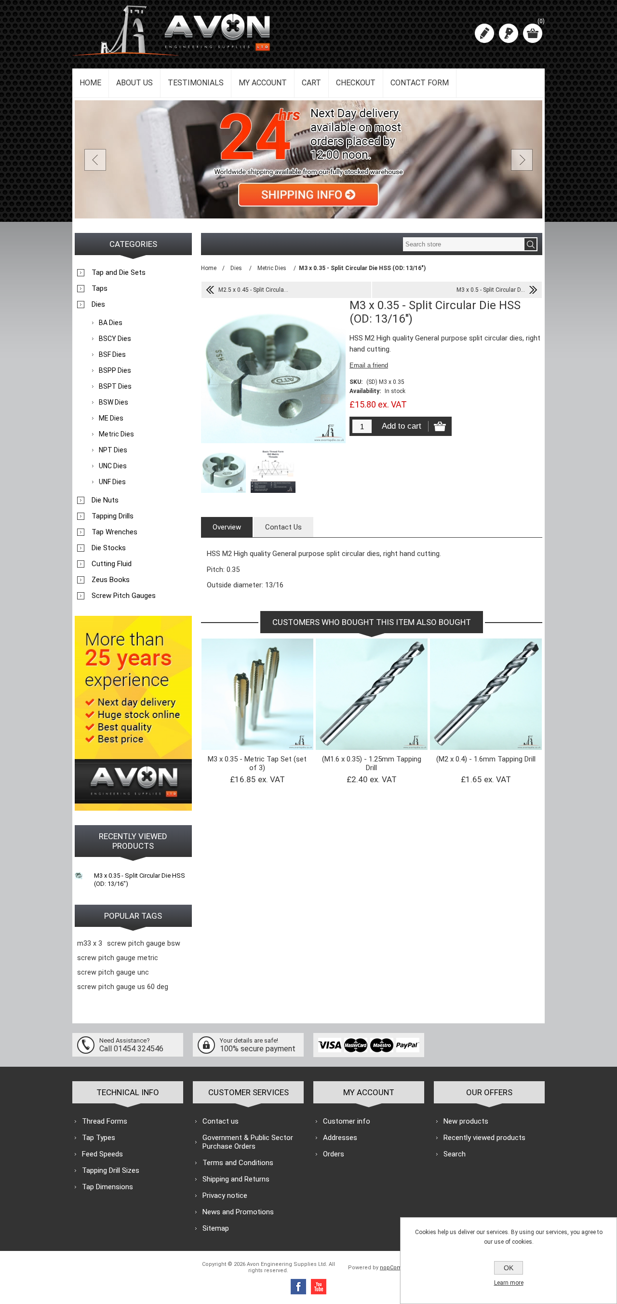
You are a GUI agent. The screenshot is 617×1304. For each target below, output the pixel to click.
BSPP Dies (115, 370)
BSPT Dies (115, 386)
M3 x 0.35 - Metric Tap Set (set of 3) (257, 763)
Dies (98, 304)
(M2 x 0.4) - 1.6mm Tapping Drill (486, 759)
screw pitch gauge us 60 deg (122, 987)
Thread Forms (104, 1121)
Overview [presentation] (227, 527)
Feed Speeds (102, 1154)
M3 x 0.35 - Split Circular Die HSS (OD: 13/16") (139, 879)
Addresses (340, 1137)
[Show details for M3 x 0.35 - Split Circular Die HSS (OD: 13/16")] (78, 875)
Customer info (346, 1121)
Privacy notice (224, 1195)
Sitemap (215, 1228)
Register (484, 33)
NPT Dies (113, 450)
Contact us (220, 1121)
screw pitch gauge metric (117, 958)
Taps (99, 288)
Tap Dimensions (107, 1186)
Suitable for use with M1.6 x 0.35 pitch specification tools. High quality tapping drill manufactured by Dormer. (372, 674)
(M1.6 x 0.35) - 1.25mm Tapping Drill (371, 763)
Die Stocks (109, 547)
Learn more (508, 1282)
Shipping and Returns (235, 1179)
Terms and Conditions (237, 1162)
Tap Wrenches (114, 532)
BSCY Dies (115, 338)
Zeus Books (111, 579)
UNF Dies (112, 482)
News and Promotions (238, 1212)
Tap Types (98, 1137)
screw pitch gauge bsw (143, 943)
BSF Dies (112, 354)
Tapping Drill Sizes (110, 1170)
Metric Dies (116, 434)
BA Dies (110, 322)
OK (508, 1268)
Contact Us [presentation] (283, 527)
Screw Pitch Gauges (124, 595)
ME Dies (111, 418)
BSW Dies (113, 402)
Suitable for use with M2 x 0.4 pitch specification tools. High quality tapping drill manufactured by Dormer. (486, 674)
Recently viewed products (484, 1137)
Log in (508, 33)
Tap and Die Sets (119, 272)
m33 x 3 (89, 943)
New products (465, 1121)
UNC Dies (113, 466)
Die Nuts (105, 500)
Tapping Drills (113, 516)
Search (454, 1154)
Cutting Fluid (112, 563)
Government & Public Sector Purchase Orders (247, 1142)
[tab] (227, 527)
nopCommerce (399, 1267)
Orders (333, 1154)
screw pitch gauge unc (113, 972)
